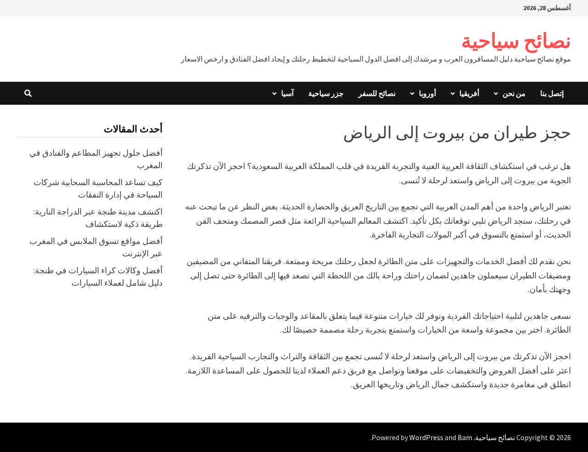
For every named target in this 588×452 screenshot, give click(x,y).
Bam (465, 437)
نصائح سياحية (516, 40)
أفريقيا (469, 93)
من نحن (514, 93)
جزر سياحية (326, 93)
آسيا (287, 93)
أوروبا (427, 93)
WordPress (426, 437)
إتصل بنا (552, 93)
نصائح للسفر (377, 93)
